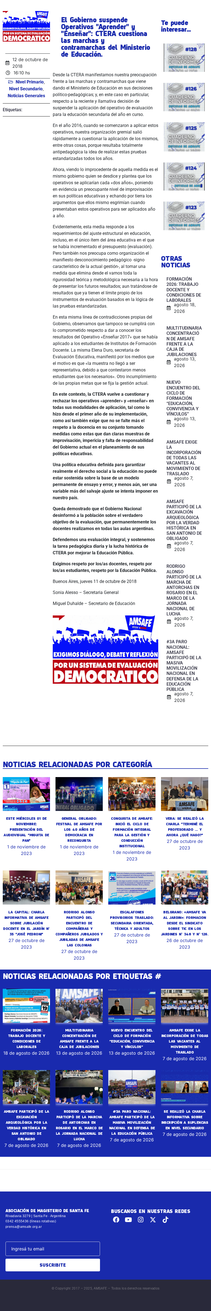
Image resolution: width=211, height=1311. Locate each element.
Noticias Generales (26, 95)
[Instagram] (141, 1220)
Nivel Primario (30, 82)
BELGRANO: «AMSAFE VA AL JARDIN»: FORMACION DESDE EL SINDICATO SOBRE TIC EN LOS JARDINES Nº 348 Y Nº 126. (184, 923)
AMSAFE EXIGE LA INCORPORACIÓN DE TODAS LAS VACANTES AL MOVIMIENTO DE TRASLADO (184, 1041)
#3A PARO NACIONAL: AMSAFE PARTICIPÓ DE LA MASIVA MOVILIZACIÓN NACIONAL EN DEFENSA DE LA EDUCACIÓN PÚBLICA (132, 1122)
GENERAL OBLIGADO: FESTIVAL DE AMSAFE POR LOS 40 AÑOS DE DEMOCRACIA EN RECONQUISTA (79, 829)
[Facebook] (116, 1220)
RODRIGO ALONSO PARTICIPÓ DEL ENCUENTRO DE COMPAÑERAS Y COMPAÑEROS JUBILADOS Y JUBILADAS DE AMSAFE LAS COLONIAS (79, 929)
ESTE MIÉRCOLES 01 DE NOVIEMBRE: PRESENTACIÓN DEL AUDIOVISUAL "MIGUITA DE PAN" (26, 829)
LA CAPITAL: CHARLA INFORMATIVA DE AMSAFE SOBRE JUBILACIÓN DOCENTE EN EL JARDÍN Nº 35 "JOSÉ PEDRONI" (26, 923)
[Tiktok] (165, 1220)
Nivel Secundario (26, 88)
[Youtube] (128, 1220)
